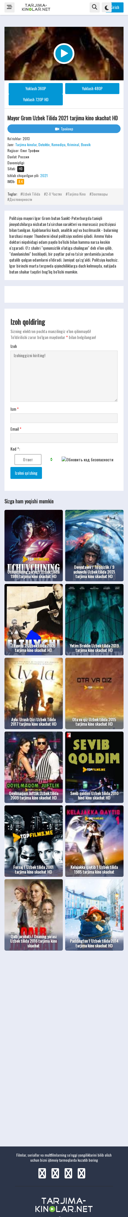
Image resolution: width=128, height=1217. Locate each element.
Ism (14, 409)
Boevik (85, 144)
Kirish (114, 7)
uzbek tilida (31, 193)
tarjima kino (77, 193)
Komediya (58, 144)
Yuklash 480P (92, 88)
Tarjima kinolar (26, 144)
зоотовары (99, 193)
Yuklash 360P (35, 88)
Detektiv (44, 144)
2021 (44, 175)
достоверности (20, 199)
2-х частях (54, 193)
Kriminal (73, 144)
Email (15, 429)
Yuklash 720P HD (36, 99)
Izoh (13, 346)
